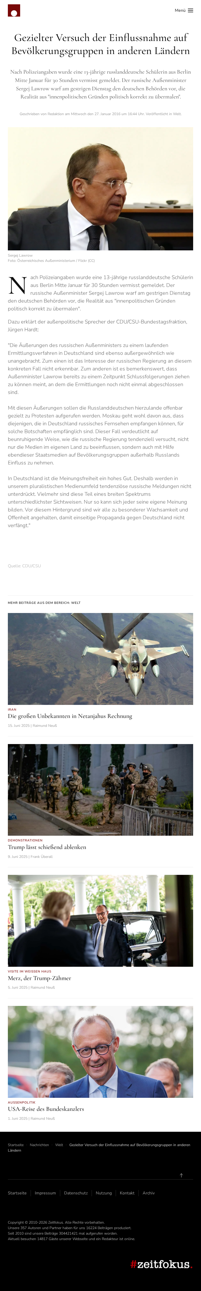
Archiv (149, 1193)
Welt (177, 113)
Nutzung (104, 1193)
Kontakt (127, 1193)
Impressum (45, 1193)
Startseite (17, 1193)
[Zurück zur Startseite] (14, 10)
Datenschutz (76, 1193)
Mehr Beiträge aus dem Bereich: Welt (44, 603)
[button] (184, 10)
